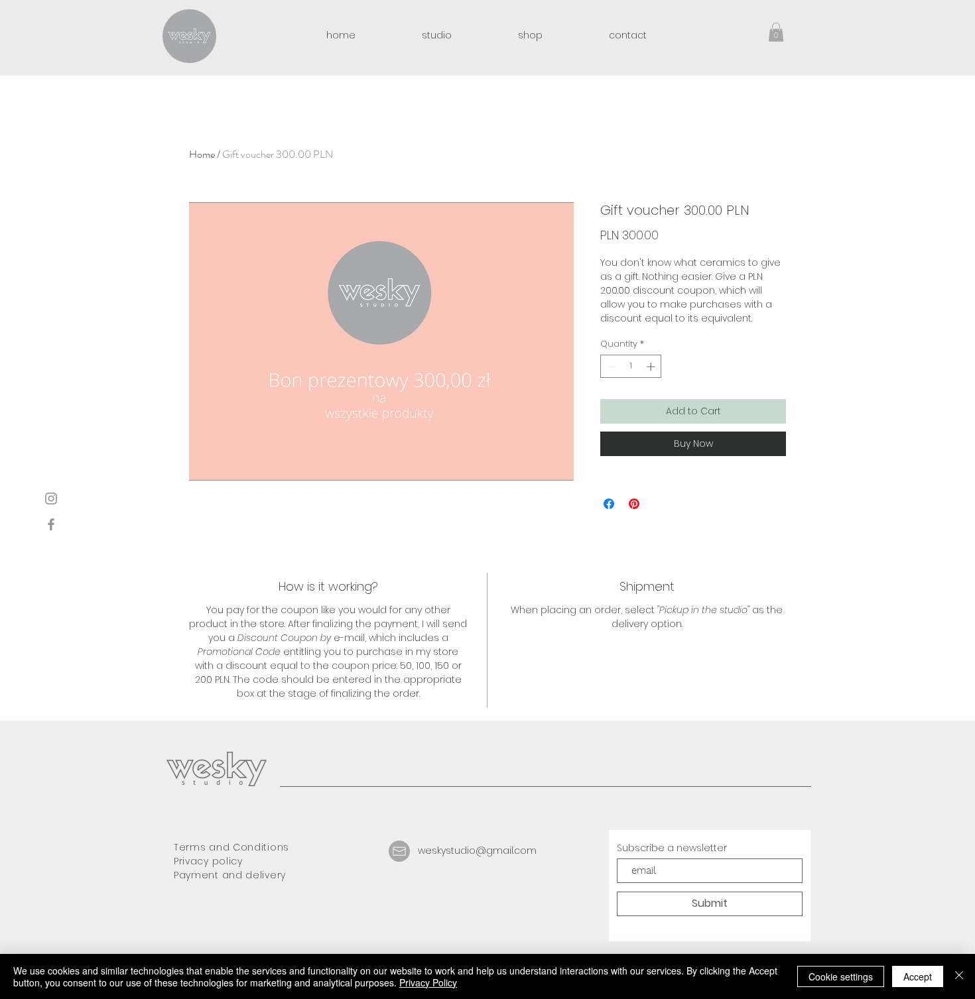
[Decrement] (610, 366)
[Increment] (652, 366)
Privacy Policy (428, 982)
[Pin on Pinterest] (634, 504)
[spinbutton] (631, 366)
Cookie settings (841, 976)
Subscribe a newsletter (672, 847)
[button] (776, 32)
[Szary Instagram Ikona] (51, 498)
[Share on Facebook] (609, 504)
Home (202, 154)
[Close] (959, 976)
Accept (917, 976)
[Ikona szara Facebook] (51, 524)
